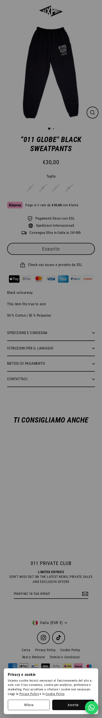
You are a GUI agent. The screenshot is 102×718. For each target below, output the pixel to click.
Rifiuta (29, 705)
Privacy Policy (29, 694)
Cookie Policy (55, 694)
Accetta (73, 705)
